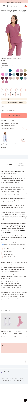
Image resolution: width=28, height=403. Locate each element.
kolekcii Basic (12, 274)
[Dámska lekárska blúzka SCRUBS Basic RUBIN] (6, 78)
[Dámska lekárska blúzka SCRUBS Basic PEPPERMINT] (6, 70)
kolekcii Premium (14, 276)
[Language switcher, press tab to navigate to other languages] (1, 372)
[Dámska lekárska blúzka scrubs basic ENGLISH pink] (21, 70)
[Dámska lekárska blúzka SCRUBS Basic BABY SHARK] (25, 78)
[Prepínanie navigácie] (4, 6)
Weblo (3, 381)
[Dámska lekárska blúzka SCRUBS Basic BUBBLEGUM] (2, 70)
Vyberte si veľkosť (15, 99)
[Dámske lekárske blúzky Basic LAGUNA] (10, 70)
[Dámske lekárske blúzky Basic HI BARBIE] (2, 74)
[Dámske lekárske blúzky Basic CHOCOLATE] (21, 74)
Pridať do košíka (15, 115)
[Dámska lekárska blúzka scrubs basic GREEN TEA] (25, 70)
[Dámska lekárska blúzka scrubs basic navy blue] (10, 74)
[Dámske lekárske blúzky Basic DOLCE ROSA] (2, 81)
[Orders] (22, 6)
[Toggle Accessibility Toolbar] (25, 400)
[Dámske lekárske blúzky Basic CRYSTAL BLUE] (6, 74)
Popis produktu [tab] (7, 164)
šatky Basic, (18, 171)
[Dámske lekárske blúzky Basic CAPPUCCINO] (17, 78)
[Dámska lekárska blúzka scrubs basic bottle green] (21, 78)
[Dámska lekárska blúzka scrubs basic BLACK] (17, 74)
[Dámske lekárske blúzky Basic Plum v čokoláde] (2, 78)
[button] (12, 54)
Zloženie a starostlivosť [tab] (20, 164)
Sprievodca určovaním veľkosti (15, 102)
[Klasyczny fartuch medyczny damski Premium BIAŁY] (23, 140)
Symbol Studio (13, 380)
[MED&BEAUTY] (14, 6)
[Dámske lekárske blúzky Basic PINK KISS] (17, 70)
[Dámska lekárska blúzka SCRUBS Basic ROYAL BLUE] (13, 70)
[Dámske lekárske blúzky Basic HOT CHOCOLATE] (25, 74)
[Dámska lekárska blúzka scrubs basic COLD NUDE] (13, 78)
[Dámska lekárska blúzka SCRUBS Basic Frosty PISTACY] (13, 74)
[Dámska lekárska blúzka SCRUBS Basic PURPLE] (6, 81)
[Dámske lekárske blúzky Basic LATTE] (10, 78)
